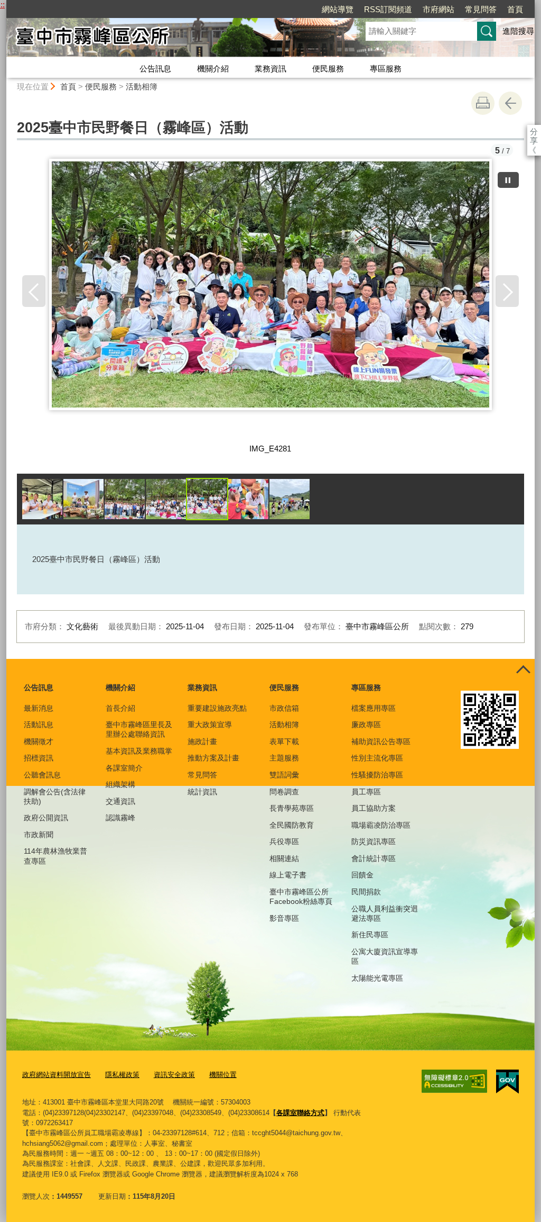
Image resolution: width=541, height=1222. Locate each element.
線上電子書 (287, 875)
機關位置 (223, 1075)
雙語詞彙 (284, 775)
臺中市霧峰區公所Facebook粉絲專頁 (300, 897)
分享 (534, 131)
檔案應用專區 (373, 708)
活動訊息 (38, 724)
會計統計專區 (373, 858)
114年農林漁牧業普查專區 (55, 856)
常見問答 (481, 9)
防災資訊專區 (373, 841)
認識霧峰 (120, 817)
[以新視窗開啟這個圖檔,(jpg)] (271, 299)
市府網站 (438, 9)
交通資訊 (120, 801)
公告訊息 (155, 68)
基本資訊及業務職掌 (139, 751)
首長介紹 (120, 708)
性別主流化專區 (377, 758)
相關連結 (284, 858)
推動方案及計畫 (213, 758)
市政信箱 (284, 708)
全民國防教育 (291, 825)
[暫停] (508, 180)
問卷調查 (284, 791)
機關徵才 (38, 741)
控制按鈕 (523, 670)
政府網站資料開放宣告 (56, 1075)
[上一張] (33, 291)
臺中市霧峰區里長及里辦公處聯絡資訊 (139, 729)
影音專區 (284, 918)
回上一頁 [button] (510, 103)
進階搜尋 (518, 30)
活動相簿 (141, 86)
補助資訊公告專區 (381, 741)
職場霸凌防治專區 (381, 825)
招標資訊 (38, 758)
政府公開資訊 (46, 817)
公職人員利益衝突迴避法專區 (384, 913)
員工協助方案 (373, 808)
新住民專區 (369, 934)
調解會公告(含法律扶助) (55, 796)
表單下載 (284, 741)
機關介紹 (213, 68)
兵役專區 (284, 841)
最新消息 (38, 708)
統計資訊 (202, 791)
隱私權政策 (122, 1075)
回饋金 (362, 875)
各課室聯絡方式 (300, 1113)
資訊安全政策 (174, 1075)
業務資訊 (270, 68)
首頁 (515, 9)
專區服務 (386, 68)
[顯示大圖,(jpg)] (42, 499)
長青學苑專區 (291, 808)
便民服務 (328, 68)
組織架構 (120, 784)
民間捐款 (366, 892)
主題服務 (284, 758)
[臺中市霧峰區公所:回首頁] (173, 38)
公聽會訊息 (42, 775)
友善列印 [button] (483, 103)
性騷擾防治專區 (377, 775)
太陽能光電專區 (377, 978)
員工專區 (366, 791)
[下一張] (507, 291)
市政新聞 (38, 834)
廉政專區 (366, 724)
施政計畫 (202, 741)
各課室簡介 (124, 768)
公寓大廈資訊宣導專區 (384, 956)
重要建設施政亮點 (217, 708)
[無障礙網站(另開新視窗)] (454, 1081)
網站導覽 (337, 9)
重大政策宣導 (210, 724)
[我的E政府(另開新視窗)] (507, 1082)
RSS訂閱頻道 (388, 9)
